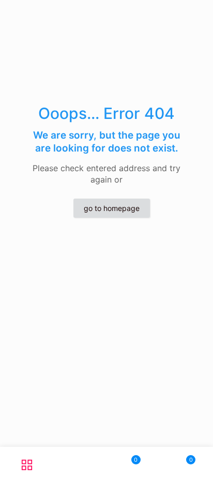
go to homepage (112, 208)
